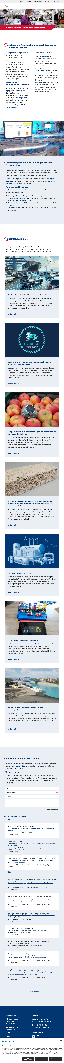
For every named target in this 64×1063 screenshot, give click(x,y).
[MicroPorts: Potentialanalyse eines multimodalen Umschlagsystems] (32, 685)
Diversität (28, 1)
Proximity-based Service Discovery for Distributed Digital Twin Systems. (27, 930)
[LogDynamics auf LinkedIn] (37, 1036)
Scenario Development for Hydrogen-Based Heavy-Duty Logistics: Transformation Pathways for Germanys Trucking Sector (30, 884)
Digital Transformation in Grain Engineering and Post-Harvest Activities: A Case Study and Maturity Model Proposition (31, 916)
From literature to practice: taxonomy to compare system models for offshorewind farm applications (32, 829)
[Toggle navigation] (57, 6)
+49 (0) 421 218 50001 (41, 1025)
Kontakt (47, 1)
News (21, 1)
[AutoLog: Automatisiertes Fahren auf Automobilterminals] (32, 273)
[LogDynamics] (8, 6)
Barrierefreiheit (38, 1)
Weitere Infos (12, 314)
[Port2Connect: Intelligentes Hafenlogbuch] (32, 618)
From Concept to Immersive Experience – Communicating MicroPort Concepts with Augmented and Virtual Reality (30, 861)
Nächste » (37, 991)
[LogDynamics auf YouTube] (34, 1036)
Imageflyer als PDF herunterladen (11, 1028)
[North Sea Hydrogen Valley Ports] (32, 551)
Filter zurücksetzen (52, 809)
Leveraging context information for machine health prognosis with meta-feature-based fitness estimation (31, 844)
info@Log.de (41, 1027)
